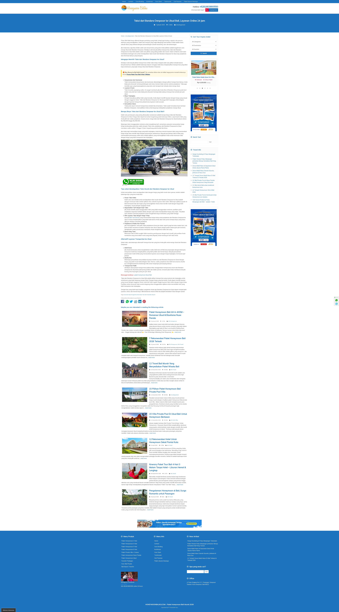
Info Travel (180, 344)
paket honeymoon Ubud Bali (143, 275)
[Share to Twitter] (132, 302)
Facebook (131, 582)
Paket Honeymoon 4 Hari (129, 544)
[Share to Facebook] (123, 302)
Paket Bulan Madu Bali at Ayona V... (203, 77)
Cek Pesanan (177, 1)
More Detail (205, 67)
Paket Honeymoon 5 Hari (129, 546)
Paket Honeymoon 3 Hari (129, 541)
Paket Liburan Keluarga (191, 1)
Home (124, 1)
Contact (130, 1)
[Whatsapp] (336, 300)
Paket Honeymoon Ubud (128, 558)
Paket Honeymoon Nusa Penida (131, 555)
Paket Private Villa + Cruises (130, 552)
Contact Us (213, 10)
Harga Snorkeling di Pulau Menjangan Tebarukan (202, 541)
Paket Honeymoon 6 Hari (129, 549)
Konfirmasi (149, 1)
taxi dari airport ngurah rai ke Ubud (133, 294)
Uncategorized (180, 25)
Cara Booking (140, 1)
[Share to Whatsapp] (127, 302)
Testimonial (167, 1)
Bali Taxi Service (134, 217)
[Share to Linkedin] (140, 302)
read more (178, 332)
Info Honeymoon (172, 321)
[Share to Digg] (136, 302)
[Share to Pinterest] (145, 302)
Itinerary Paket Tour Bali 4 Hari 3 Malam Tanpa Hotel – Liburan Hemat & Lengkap (167, 467)
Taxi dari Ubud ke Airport (148, 294)
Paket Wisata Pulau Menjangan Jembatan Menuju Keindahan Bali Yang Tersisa (204, 161)
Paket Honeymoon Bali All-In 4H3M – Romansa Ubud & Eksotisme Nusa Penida (166, 315)
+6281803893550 (209, 6)
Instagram (124, 582)
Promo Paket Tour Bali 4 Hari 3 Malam (138, 74)
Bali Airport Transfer (127, 566)
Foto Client (158, 1)
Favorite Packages (127, 561)
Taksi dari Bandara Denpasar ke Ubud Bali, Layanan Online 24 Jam (169, 20)
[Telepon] (336, 303)
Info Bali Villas (174, 420)
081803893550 (128, 586)
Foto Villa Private (126, 564)
